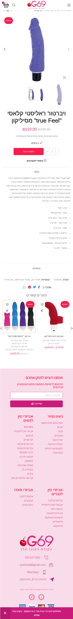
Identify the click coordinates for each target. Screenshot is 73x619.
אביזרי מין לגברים (55, 491)
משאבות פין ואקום (54, 517)
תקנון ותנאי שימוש (54, 448)
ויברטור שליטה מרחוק (22, 478)
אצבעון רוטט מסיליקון (53, 336)
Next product (4, 10)
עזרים (30, 473)
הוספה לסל (28, 151)
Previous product (11, 10)
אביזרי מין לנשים (25, 418)
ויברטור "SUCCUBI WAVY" (19, 336)
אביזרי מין (36, 279)
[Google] (32, 597)
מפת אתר (58, 452)
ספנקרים (28, 500)
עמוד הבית (66, 10)
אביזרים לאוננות (55, 513)
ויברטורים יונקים (25, 444)
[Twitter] (34, 287)
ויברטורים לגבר (55, 500)
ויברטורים (38, 10)
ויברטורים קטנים (26, 349)
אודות (60, 427)
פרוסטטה (58, 526)
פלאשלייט (58, 521)
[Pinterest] (29, 287)
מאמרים (58, 435)
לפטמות (29, 461)
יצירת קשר (57, 440)
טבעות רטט (57, 509)
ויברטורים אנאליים (20, 346)
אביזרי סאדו (23, 489)
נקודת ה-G (27, 469)
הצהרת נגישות (55, 444)
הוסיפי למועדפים (35, 160)
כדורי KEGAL (26, 452)
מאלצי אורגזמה (25, 465)
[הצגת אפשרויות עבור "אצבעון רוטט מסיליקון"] (42, 310)
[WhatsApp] (24, 287)
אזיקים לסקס (26, 496)
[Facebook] (39, 287)
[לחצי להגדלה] (64, 77)
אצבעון (46, 340)
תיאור (36, 171)
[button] (7, 310)
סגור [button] (5, 613)
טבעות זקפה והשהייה (52, 504)
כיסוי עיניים (27, 505)
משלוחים (37, 268)
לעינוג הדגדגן (54, 343)
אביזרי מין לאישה (52, 10)
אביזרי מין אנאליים (19, 340)
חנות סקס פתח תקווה (52, 423)
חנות (60, 431)
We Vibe (28, 427)
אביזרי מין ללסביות (23, 431)
